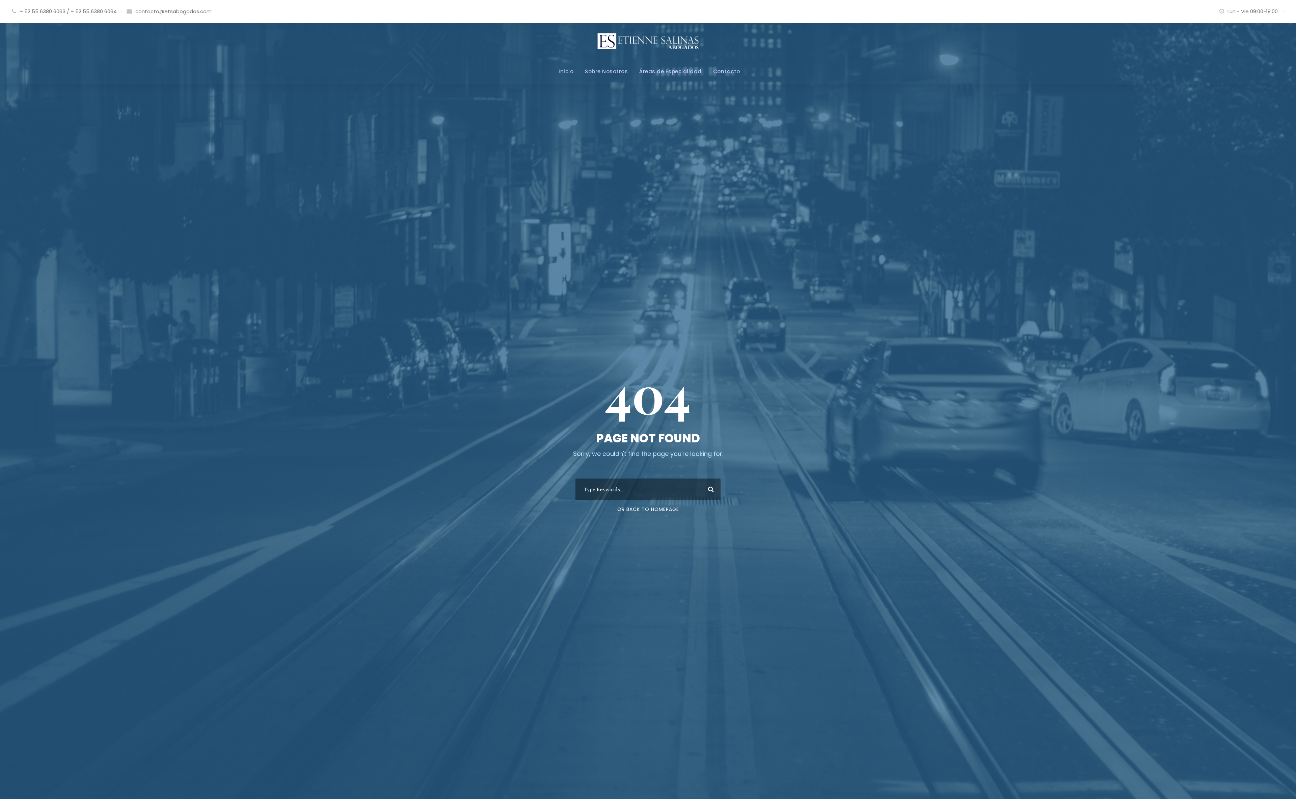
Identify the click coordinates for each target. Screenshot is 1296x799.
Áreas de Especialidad (670, 71)
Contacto (726, 71)
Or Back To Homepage (648, 509)
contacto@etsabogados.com (173, 11)
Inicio (566, 71)
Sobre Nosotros (606, 71)
